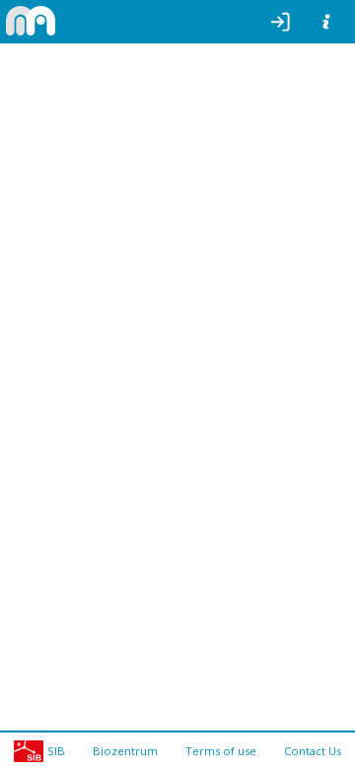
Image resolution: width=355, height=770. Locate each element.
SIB (56, 750)
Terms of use (220, 750)
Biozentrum (125, 750)
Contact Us (312, 750)
